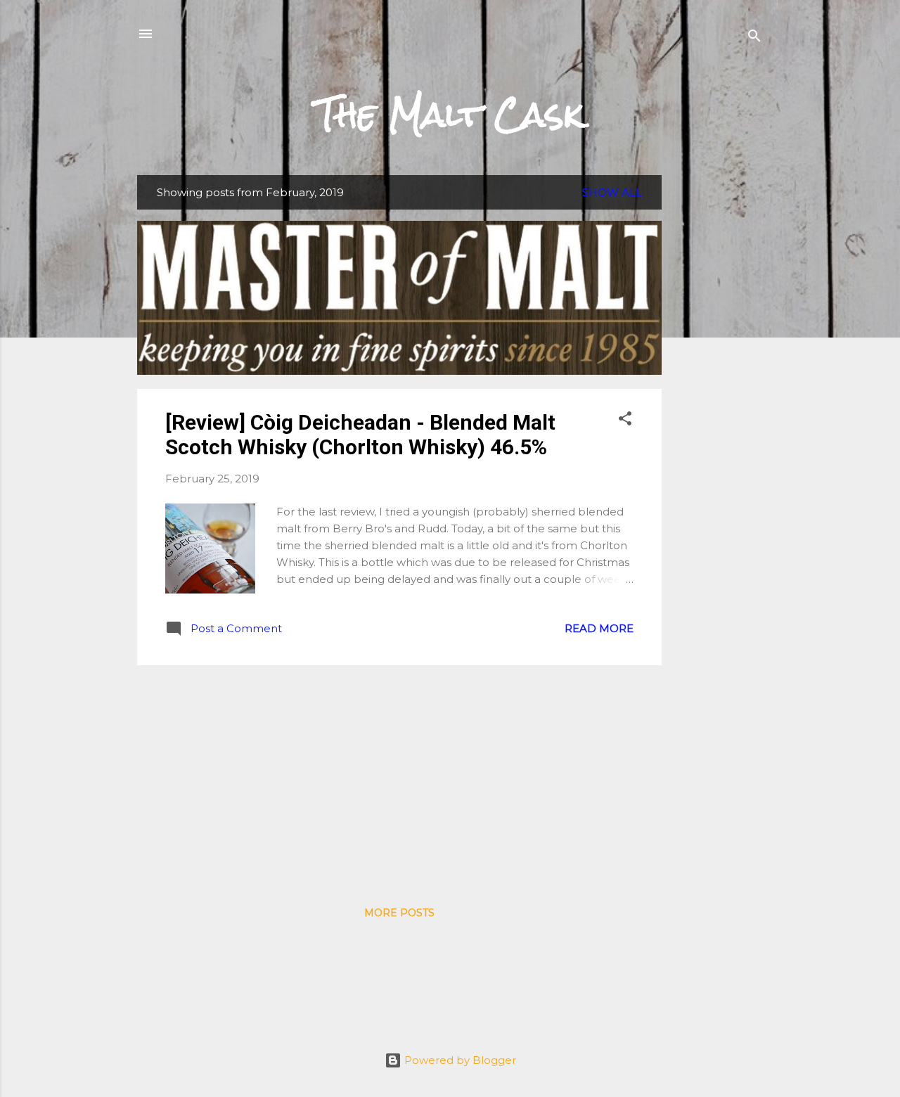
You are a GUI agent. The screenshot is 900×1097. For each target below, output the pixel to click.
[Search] (754, 38)
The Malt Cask (450, 114)
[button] (625, 421)
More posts (399, 912)
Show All (612, 192)
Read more (599, 628)
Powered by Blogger (458, 1060)
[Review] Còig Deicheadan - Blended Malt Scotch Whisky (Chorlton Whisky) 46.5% (360, 434)
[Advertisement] (718, 386)
